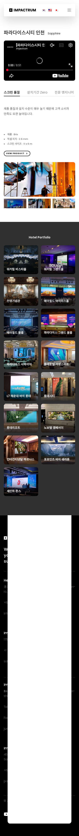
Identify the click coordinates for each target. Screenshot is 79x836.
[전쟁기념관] (21, 291)
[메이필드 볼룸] (21, 323)
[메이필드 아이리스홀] (58, 291)
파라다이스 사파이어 (19, 364)
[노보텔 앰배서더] (58, 418)
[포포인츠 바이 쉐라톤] (58, 449)
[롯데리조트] (21, 418)
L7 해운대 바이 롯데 (19, 396)
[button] (70, 10)
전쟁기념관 (13, 301)
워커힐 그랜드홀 (53, 269)
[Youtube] (6, 814)
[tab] (12, 93)
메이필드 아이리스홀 (56, 301)
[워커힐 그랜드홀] (58, 259)
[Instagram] (21, 814)
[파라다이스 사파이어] (21, 354)
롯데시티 (49, 396)
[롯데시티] (58, 386)
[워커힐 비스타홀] (21, 259)
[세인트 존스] (21, 481)
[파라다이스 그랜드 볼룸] (58, 323)
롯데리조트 (13, 428)
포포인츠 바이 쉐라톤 (57, 459)
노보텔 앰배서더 (53, 428)
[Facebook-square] (29, 814)
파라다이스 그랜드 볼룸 (58, 333)
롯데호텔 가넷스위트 (56, 364)
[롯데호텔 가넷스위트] (58, 354)
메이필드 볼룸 (15, 333)
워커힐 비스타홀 (16, 269)
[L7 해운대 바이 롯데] (21, 386)
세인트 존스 (14, 491)
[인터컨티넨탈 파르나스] (21, 449)
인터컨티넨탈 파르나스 (20, 459)
